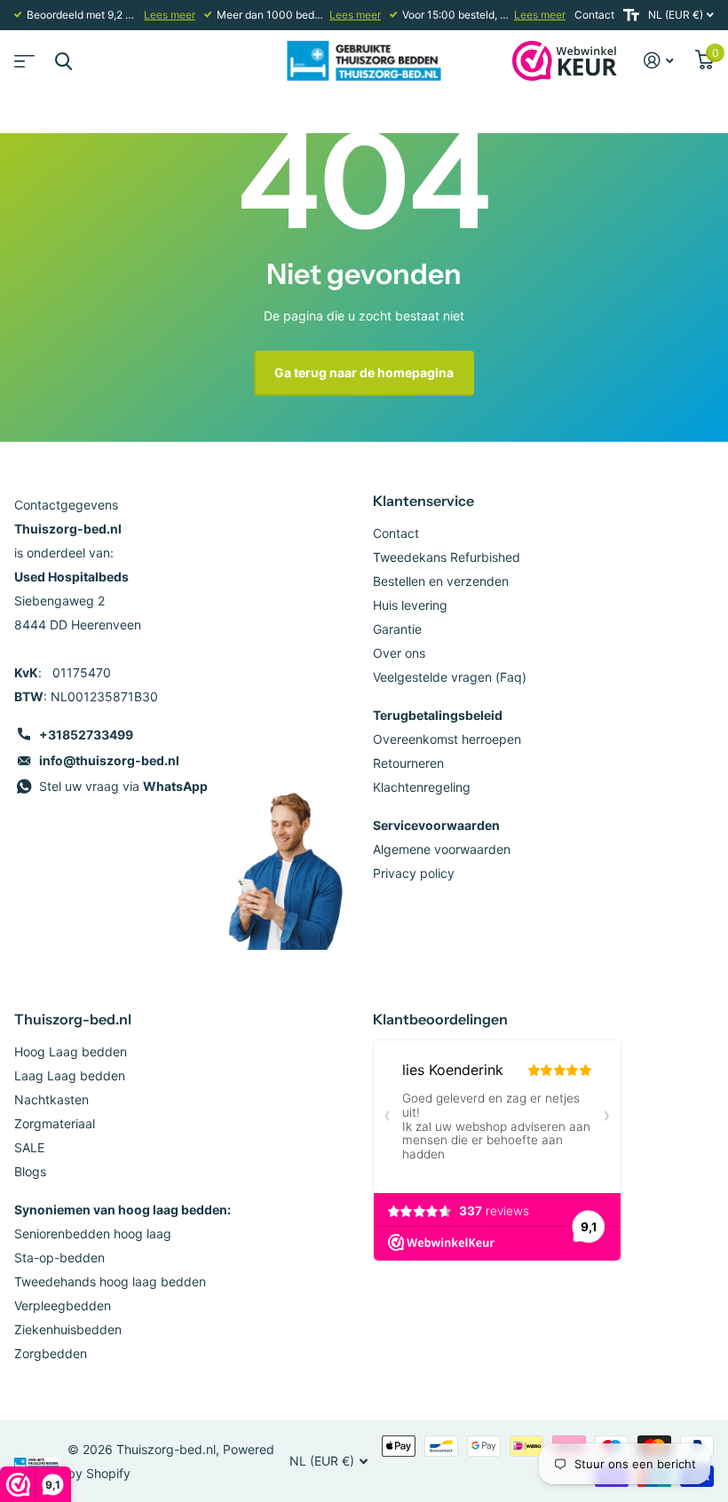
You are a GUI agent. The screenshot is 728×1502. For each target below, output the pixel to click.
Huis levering (410, 605)
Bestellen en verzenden (441, 581)
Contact (594, 14)
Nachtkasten (51, 1099)
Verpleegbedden (62, 1305)
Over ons (399, 652)
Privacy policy (414, 873)
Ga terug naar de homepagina (364, 372)
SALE (29, 1147)
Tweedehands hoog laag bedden (110, 1281)
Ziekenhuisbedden (68, 1329)
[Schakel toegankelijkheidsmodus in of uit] (631, 15)
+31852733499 (86, 734)
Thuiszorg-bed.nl (72, 1019)
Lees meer (169, 14)
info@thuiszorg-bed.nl (109, 760)
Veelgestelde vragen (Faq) (449, 676)
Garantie (397, 628)
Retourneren (408, 763)
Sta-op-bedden (59, 1257)
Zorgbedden (50, 1353)
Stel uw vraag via (123, 786)
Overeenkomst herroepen (447, 739)
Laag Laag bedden (69, 1075)
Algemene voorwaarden (441, 849)
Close (63, 61)
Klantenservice (423, 501)
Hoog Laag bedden (70, 1051)
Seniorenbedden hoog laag (92, 1233)
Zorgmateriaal (54, 1123)
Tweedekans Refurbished (446, 557)
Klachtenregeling (422, 786)
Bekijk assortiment (22, 55)
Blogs (30, 1171)
